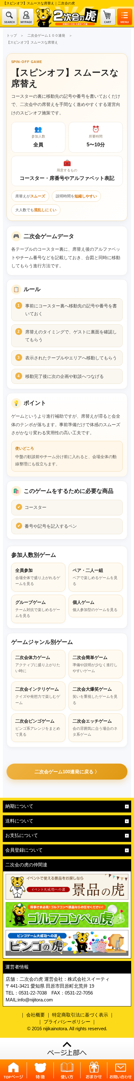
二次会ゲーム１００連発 (46, 35)
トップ (12, 35)
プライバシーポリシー (67, 1021)
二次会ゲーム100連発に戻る (64, 771)
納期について (19, 806)
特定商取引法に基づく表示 (80, 1014)
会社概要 (35, 1014)
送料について (19, 820)
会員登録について (24, 850)
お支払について (21, 835)
